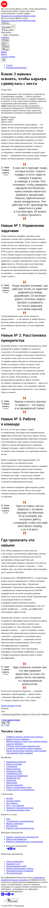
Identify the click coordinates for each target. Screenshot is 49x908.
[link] (5, 46)
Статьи (9, 65)
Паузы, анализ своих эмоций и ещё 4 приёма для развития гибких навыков (26, 752)
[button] (4, 52)
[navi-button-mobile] (3, 60)
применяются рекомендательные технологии (23, 878)
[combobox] (12, 900)
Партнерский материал (16, 67)
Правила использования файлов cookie (18, 20)
